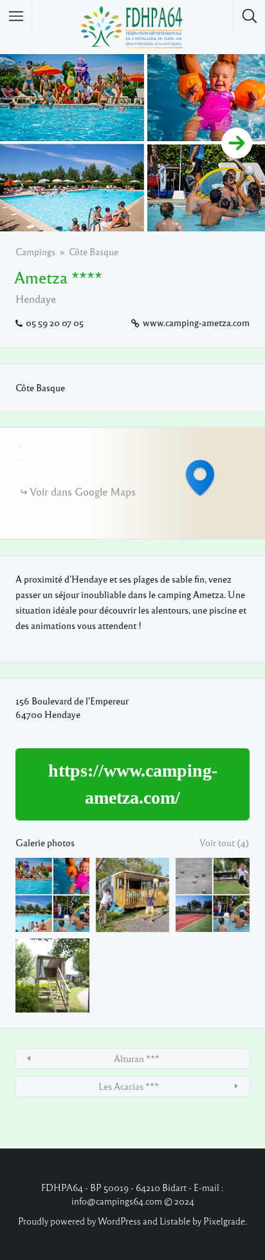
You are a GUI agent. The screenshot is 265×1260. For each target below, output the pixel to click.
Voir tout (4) (224, 842)
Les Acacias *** (128, 1086)
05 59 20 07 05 (55, 322)
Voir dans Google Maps (83, 491)
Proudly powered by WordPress (79, 1220)
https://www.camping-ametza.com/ (132, 784)
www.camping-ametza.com (196, 322)
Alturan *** (137, 1058)
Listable (175, 1220)
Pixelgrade (224, 1220)
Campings (35, 251)
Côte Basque (93, 251)
